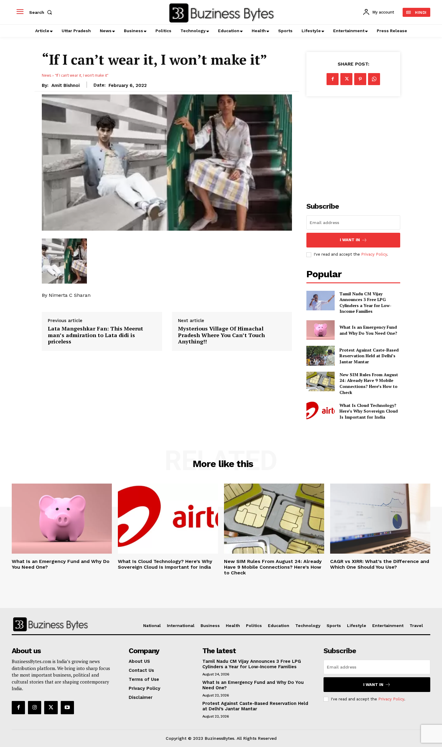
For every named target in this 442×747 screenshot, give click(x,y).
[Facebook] (333, 79)
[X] (346, 79)
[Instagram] (34, 707)
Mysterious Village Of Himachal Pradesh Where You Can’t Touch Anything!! (221, 335)
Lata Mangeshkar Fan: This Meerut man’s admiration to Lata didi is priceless (95, 335)
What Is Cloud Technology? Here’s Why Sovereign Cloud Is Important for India (368, 411)
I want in (350, 240)
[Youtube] (67, 707)
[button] (41, 12)
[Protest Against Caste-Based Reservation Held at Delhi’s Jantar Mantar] (320, 355)
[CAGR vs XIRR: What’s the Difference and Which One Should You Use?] (380, 519)
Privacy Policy (374, 254)
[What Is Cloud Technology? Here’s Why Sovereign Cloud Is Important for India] (320, 411)
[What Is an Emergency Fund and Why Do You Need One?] (320, 330)
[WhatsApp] (374, 79)
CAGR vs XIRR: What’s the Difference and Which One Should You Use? (379, 564)
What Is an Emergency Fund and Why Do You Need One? (368, 330)
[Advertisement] (353, 145)
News (46, 75)
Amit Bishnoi (65, 85)
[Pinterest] (360, 79)
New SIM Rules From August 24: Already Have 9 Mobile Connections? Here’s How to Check (368, 383)
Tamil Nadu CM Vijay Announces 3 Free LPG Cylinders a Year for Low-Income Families (365, 302)
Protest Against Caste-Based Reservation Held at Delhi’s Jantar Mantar (369, 355)
